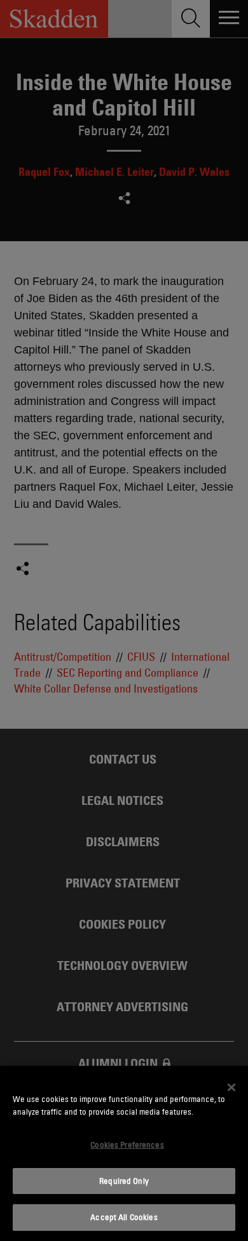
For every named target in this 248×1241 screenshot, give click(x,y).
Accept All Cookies (123, 1217)
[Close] (231, 1087)
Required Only (124, 1181)
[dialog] (124, 1153)
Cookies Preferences (126, 1144)
